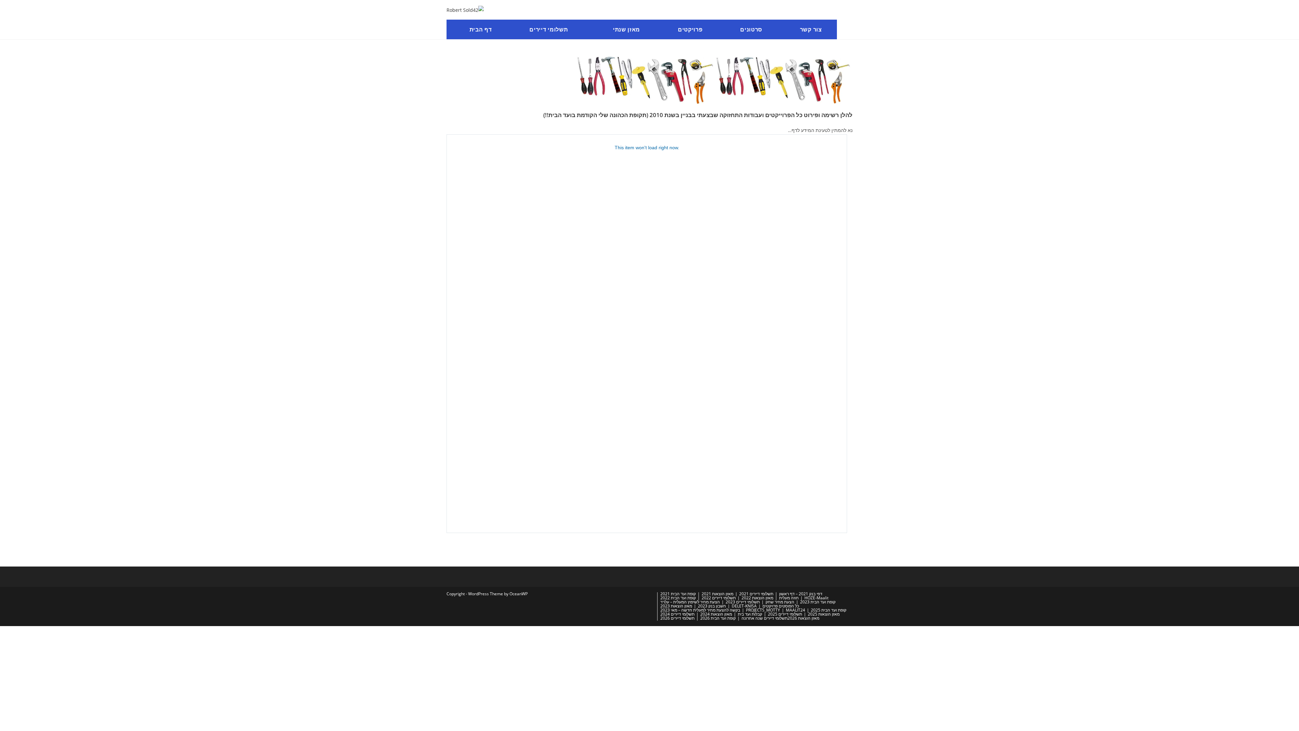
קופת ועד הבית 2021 (678, 594)
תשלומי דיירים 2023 (743, 602)
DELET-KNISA (744, 606)
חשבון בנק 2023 (712, 606)
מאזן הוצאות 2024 (716, 614)
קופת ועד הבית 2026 (718, 618)
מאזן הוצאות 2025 (824, 614)
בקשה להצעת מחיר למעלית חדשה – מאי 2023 (700, 610)
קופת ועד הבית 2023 (818, 602)
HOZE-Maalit (816, 598)
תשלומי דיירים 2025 (785, 614)
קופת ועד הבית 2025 (828, 610)
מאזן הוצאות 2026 (803, 618)
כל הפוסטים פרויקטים (780, 606)
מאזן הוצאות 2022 (757, 598)
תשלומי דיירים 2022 (719, 598)
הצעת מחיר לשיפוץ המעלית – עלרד (690, 602)
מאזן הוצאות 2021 (717, 594)
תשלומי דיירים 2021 (756, 594)
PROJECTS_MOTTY (763, 610)
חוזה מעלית (789, 598)
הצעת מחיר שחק (780, 602)
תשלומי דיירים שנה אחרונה (765, 618)
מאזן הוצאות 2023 (676, 606)
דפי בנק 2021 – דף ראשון (800, 594)
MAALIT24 (795, 610)
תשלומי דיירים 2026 (677, 618)
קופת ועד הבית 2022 (678, 598)
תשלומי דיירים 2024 (677, 614)
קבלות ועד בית (750, 614)
